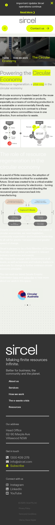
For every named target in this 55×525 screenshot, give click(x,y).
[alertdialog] (27, 8)
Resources (15, 407)
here (15, 277)
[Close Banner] (52, 3)
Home (5, 57)
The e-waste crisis (19, 400)
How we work (20, 57)
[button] (5, 28)
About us (14, 381)
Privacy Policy (24, 508)
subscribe (29, 277)
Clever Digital (30, 520)
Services (13, 387)
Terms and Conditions (27, 514)
